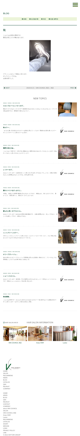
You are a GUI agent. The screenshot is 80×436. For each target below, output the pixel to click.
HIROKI (9, 167)
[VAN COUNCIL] (13, 369)
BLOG (5, 380)
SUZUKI (9, 230)
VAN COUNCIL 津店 (42, 88)
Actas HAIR (40, 343)
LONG (5, 428)
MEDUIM (6, 426)
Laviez (65, 343)
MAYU (9, 208)
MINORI (9, 187)
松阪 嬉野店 (54, 19)
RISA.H (9, 145)
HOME (5, 371)
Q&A (4, 384)
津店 (44, 19)
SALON (5, 373)
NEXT (8, 88)
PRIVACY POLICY (9, 430)
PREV (72, 88)
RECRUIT (6, 386)
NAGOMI (9, 124)
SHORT (5, 424)
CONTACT (6, 404)
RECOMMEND (8, 375)
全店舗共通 (34, 19)
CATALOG (6, 382)
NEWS (5, 378)
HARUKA (9, 103)
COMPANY (6, 389)
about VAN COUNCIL (10, 408)
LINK (4, 432)
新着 (25, 19)
